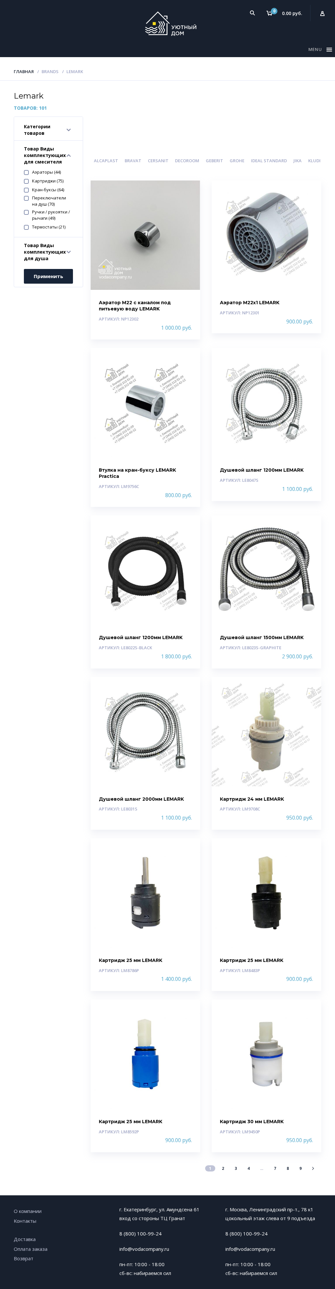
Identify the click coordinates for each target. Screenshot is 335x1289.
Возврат (23, 1258)
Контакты (25, 1221)
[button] (316, 50)
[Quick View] (187, 191)
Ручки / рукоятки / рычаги (51, 215)
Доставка (25, 1239)
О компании (28, 1211)
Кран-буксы (48, 190)
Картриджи (47, 181)
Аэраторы (46, 172)
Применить (48, 276)
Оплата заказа (30, 1249)
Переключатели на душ (49, 201)
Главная (24, 71)
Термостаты (48, 227)
